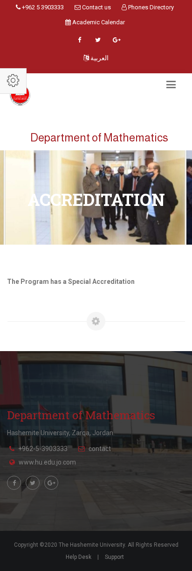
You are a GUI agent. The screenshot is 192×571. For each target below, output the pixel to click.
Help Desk (78, 557)
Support (114, 557)
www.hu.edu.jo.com (47, 462)
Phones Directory (150, 7)
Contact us (96, 7)
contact (100, 448)
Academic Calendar (98, 22)
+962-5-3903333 (43, 448)
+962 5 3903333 (42, 7)
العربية (99, 58)
